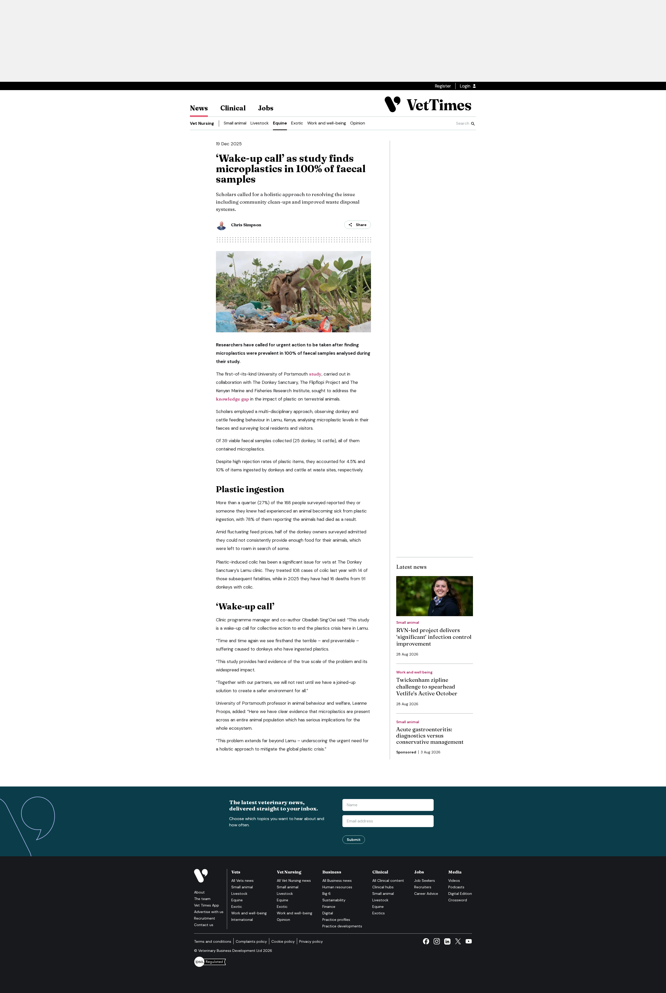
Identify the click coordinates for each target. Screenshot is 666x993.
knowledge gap (232, 399)
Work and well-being (326, 123)
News (199, 108)
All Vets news (242, 880)
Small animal (235, 123)
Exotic (297, 123)
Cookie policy (283, 941)
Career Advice (426, 893)
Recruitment (204, 918)
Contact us (203, 924)
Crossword (457, 900)
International (242, 919)
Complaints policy (251, 941)
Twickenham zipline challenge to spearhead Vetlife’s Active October (426, 686)
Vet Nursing (202, 123)
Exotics (378, 913)
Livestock (260, 123)
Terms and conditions (212, 941)
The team (202, 898)
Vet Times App (206, 905)
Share (361, 224)
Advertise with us (208, 911)
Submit (354, 839)
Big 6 (326, 893)
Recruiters (422, 887)
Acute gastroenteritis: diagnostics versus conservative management (430, 735)
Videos (454, 880)
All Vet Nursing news (294, 880)
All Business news (337, 880)
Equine (280, 123)
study (315, 374)
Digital (327, 913)
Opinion (357, 123)
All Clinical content (388, 880)
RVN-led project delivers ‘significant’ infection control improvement (433, 637)
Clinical (233, 108)
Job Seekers (424, 880)
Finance (328, 906)
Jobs (265, 108)
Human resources (337, 887)
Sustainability (333, 900)
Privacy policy (311, 941)
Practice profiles (336, 919)
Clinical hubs (383, 887)
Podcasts (456, 887)
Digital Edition (460, 893)
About (199, 892)
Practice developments (342, 926)
